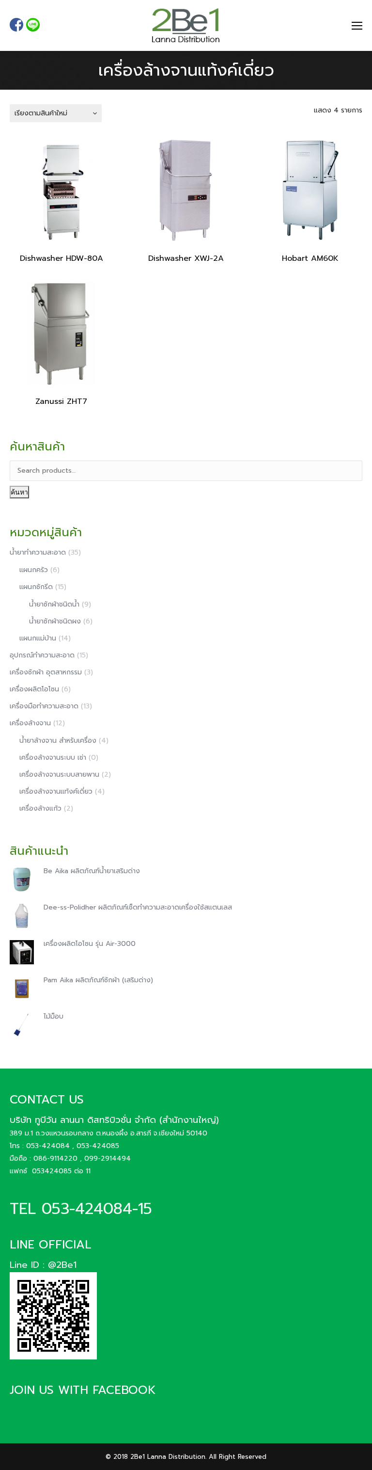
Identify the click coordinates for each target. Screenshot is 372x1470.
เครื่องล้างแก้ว (40, 808)
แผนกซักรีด (36, 587)
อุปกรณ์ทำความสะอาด (42, 655)
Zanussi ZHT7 (61, 401)
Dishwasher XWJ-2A (186, 258)
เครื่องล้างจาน (30, 723)
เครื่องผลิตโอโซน (34, 689)
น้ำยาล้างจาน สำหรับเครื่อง (57, 740)
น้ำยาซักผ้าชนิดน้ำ (54, 604)
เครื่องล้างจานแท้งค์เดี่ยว (56, 791)
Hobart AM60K (310, 258)
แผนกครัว (33, 570)
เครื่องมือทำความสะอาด (44, 706)
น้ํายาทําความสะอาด (38, 552)
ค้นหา (19, 492)
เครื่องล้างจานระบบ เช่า (52, 757)
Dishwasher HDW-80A (61, 258)
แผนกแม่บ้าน (37, 638)
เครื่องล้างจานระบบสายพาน (59, 774)
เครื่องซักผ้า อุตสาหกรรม (46, 672)
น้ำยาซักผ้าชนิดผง (55, 621)
